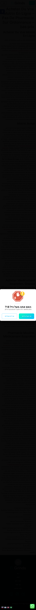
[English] (8, 607)
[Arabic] (11, 607)
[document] (18, 305)
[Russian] (2, 607)
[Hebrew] (5, 607)
